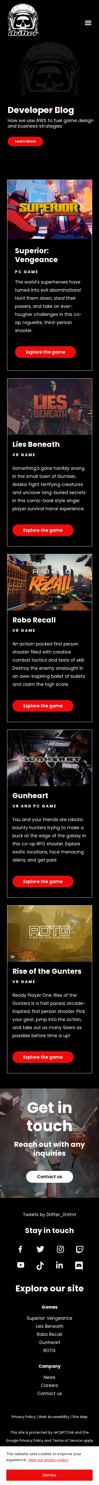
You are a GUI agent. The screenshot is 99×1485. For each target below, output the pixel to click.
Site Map (80, 1416)
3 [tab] (51, 110)
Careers (49, 1385)
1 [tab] (36, 110)
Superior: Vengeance (49, 1318)
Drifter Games (23, 20)
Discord (79, 1266)
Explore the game (45, 352)
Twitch (79, 1249)
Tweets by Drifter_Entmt (49, 1215)
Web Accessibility (54, 1416)
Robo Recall (49, 1334)
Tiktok (40, 1266)
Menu (89, 23)
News (49, 1377)
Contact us (49, 1177)
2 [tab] (43, 110)
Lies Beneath (49, 1326)
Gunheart (49, 1342)
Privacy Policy (24, 1416)
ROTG (49, 1351)
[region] (49, 1465)
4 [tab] (58, 110)
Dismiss (49, 1475)
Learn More (25, 141)
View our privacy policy (48, 1460)
